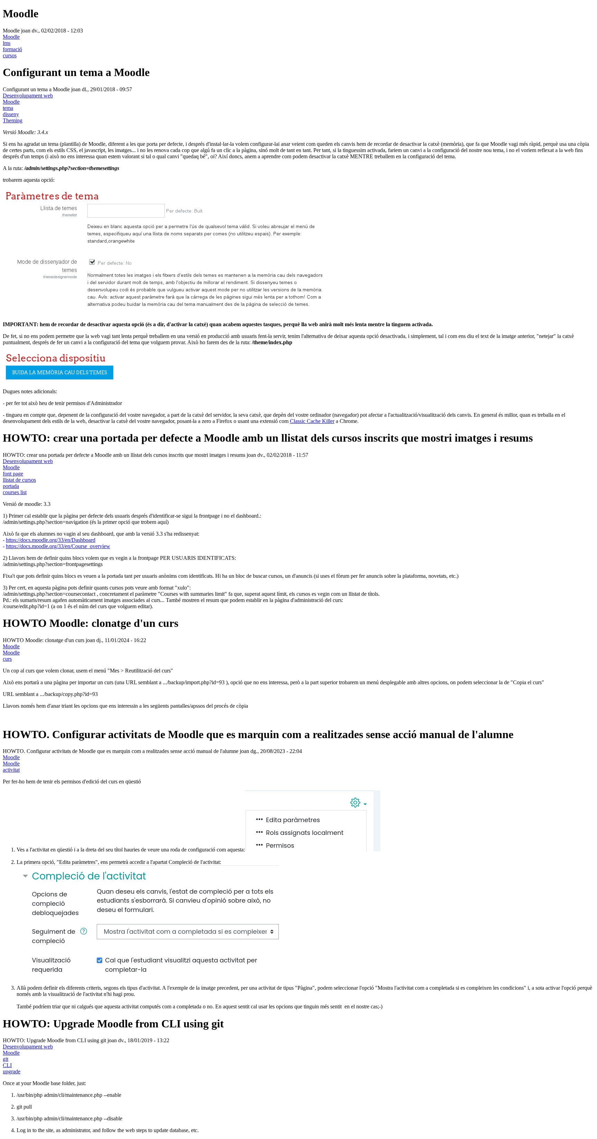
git (5, 1059)
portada (11, 486)
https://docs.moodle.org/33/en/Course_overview (58, 546)
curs (7, 659)
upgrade (11, 1071)
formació (12, 49)
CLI (7, 1065)
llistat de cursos (19, 480)
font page (13, 474)
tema (8, 108)
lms (6, 43)
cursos (10, 55)
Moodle (11, 37)
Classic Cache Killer (312, 421)
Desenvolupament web (28, 95)
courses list (15, 492)
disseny (11, 114)
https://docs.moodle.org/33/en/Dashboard (50, 540)
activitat (11, 770)
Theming (12, 120)
